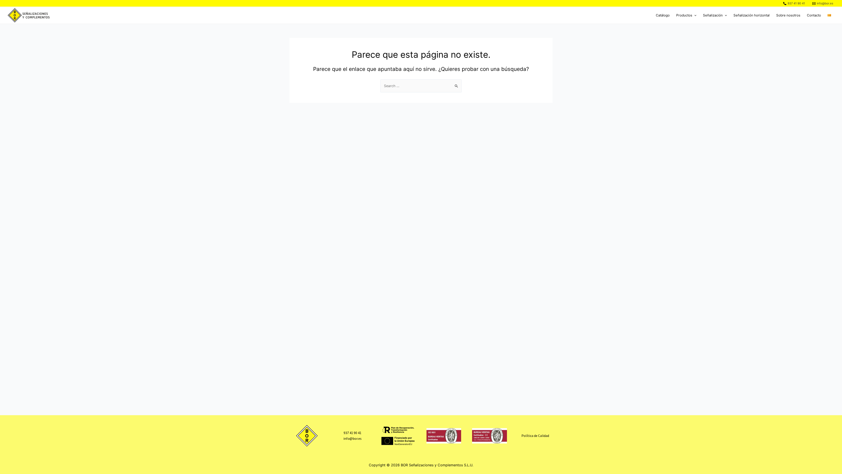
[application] (694, 15)
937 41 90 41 (352, 433)
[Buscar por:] (421, 86)
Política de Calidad (535, 435)
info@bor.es (352, 438)
